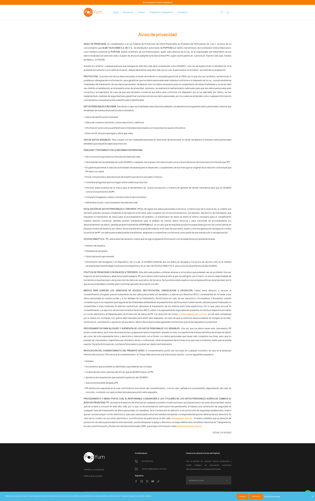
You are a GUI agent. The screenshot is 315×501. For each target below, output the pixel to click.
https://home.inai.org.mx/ (189, 426)
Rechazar (256, 496)
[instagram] (141, 481)
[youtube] (152, 481)
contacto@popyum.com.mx (193, 314)
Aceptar (242, 496)
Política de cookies (272, 496)
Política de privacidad (93, 476)
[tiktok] (158, 481)
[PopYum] (93, 12)
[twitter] (147, 481)
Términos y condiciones (94, 469)
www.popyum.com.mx (181, 418)
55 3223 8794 (147, 461)
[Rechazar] (312, 496)
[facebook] (136, 481)
